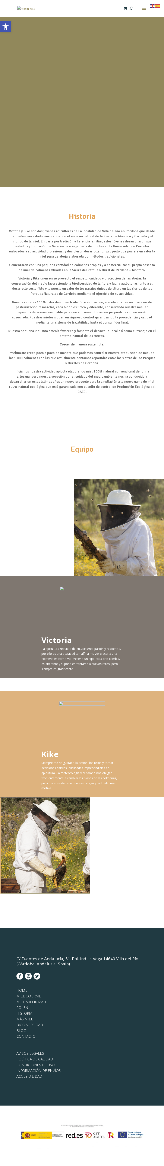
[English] (152, 6)
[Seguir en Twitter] (37, 976)
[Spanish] (158, 6)
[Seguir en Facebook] (19, 976)
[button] (5, 26)
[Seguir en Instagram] (28, 976)
